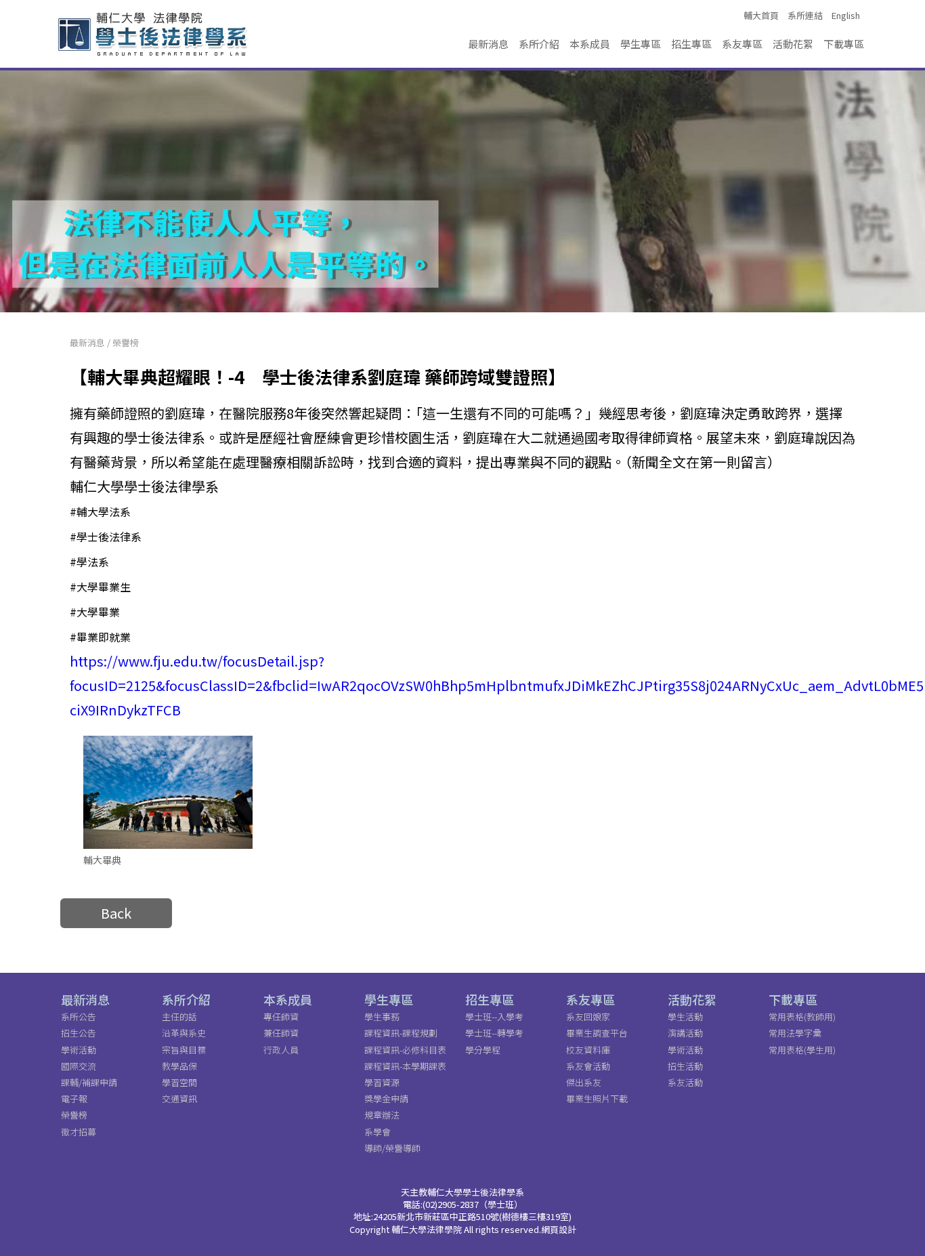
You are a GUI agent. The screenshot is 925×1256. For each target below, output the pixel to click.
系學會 (377, 1131)
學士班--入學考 (494, 1016)
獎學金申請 (386, 1098)
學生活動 (685, 1016)
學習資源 (382, 1082)
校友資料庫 (588, 1049)
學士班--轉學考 (494, 1032)
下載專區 (843, 44)
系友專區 (742, 44)
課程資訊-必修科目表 (405, 1049)
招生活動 (685, 1066)
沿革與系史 (184, 1032)
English (846, 15)
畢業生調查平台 (597, 1032)
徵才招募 (78, 1131)
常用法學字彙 (795, 1032)
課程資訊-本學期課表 (405, 1066)
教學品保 (179, 1066)
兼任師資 (281, 1032)
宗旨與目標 (184, 1049)
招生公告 (78, 1032)
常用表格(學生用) (802, 1049)
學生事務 (382, 1016)
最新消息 (488, 44)
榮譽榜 (125, 342)
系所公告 (78, 1016)
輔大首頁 (761, 15)
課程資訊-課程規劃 (400, 1032)
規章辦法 (382, 1114)
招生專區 (691, 44)
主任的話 (179, 1016)
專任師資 (281, 1016)
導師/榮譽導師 (392, 1148)
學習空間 (179, 1082)
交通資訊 (179, 1098)
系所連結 (805, 15)
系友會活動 (588, 1066)
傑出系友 (583, 1082)
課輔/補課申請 (89, 1082)
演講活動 (685, 1032)
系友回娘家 (588, 1016)
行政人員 (281, 1049)
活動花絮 (793, 44)
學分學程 (482, 1049)
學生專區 (640, 44)
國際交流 (78, 1066)
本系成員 (589, 44)
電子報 (74, 1098)
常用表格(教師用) (802, 1016)
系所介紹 (539, 44)
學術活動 (78, 1049)
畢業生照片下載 (597, 1098)
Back (116, 913)
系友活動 (685, 1082)
